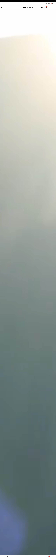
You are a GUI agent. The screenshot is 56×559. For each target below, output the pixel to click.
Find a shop (48, 3)
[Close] (54, 1)
